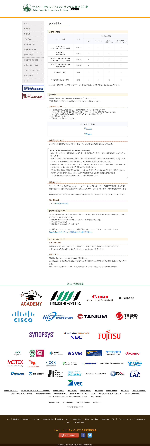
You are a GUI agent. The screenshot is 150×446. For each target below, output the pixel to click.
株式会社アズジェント (11, 391)
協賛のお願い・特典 (31, 65)
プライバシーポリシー (31, 70)
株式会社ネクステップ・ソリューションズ (82, 394)
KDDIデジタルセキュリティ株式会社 (21, 394)
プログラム (28, 39)
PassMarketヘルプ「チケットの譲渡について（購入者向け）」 (71, 232)
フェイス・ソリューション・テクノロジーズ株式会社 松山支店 (68, 397)
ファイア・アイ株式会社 (132, 394)
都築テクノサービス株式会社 (83, 402)
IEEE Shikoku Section (54, 402)
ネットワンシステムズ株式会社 (96, 374)
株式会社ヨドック (97, 402)
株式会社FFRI (125, 391)
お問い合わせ (28, 76)
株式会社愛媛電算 (111, 391)
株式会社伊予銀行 (58, 391)
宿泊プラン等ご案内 (31, 60)
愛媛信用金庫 (99, 391)
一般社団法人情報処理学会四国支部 (111, 363)
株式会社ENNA (72, 391)
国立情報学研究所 (126, 298)
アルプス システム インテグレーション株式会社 (35, 391)
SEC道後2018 (79, 422)
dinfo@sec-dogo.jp (61, 203)
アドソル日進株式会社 (68, 402)
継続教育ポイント (30, 49)
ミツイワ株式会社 (96, 397)
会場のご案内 (28, 55)
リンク (26, 81)
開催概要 (27, 34)
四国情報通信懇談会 (60, 394)
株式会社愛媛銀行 (85, 391)
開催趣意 (27, 29)
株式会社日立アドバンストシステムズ (110, 394)
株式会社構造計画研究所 (43, 394)
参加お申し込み (29, 44)
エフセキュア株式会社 (139, 391)
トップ (26, 23)
